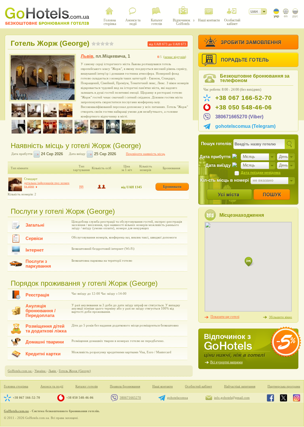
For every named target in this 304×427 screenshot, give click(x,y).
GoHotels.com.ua (16, 411)
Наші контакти (162, 386)
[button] (249, 262)
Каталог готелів (86, 386)
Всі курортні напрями (226, 362)
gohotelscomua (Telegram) (245, 126)
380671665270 (130, 397)
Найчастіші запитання (239, 386)
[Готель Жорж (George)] (43, 77)
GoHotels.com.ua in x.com (283, 397)
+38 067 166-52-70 (243, 97)
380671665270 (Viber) (239, 116)
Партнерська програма (283, 386)
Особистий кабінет (198, 386)
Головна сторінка (16, 386)
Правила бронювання (125, 386)
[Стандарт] (15, 184)
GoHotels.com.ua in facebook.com (270, 397)
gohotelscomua (177, 397)
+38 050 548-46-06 (243, 107)
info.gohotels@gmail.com (232, 397)
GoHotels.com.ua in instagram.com (296, 397)
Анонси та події (51, 386)
